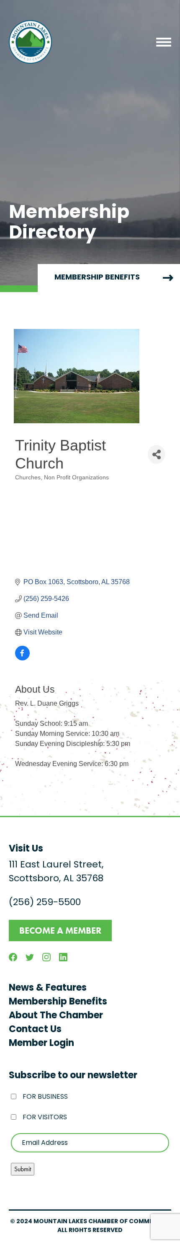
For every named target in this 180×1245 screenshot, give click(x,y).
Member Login (41, 1043)
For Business (45, 1097)
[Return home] (30, 42)
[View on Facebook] (22, 658)
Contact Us (35, 1030)
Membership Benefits (58, 1002)
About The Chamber (56, 1016)
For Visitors (45, 1117)
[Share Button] (156, 454)
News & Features (48, 988)
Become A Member (60, 930)
